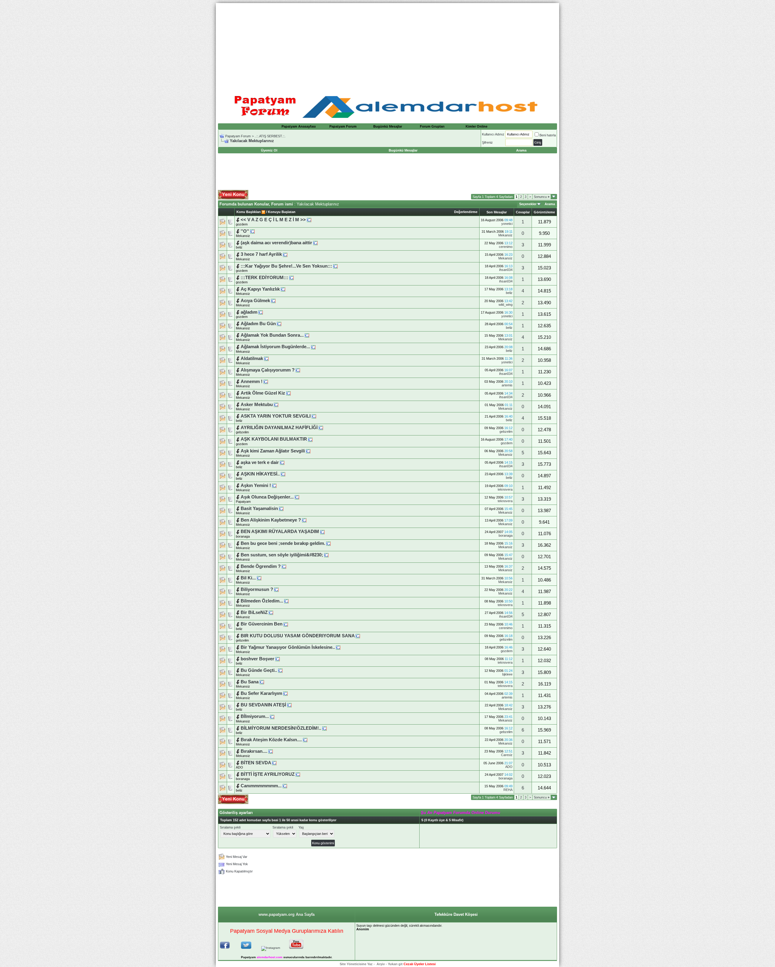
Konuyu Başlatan (281, 212)
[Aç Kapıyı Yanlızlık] (283, 289)
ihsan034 (506, 270)
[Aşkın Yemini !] (274, 485)
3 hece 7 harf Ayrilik (261, 254)
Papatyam (243, 501)
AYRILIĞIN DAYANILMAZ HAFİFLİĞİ (279, 427)
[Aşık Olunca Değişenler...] (297, 497)
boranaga (243, 536)
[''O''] (252, 231)
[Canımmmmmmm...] (285, 785)
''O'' (245, 231)
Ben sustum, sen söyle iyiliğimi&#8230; (282, 554)
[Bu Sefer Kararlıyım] (285, 693)
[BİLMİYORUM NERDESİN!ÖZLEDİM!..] (324, 728)
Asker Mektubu (257, 404)
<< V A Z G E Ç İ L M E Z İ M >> (273, 219)
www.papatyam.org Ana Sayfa (287, 914)
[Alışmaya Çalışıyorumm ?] (298, 370)
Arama (550, 204)
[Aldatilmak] (266, 358)
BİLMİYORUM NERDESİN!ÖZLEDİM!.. (281, 728)
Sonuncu (541, 196)
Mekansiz (505, 235)
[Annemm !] (266, 381)
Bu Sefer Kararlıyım (261, 693)
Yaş (301, 827)
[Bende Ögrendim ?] (284, 566)
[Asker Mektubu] (276, 404)
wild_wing (506, 304)
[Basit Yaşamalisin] (281, 508)
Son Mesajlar (496, 212)
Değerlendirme (465, 212)
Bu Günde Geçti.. (259, 670)
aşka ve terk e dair (260, 462)
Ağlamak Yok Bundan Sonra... (272, 335)
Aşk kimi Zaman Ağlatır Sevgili (273, 450)
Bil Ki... (248, 577)
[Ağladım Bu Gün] (279, 323)
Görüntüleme (544, 212)
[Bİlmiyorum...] (272, 716)
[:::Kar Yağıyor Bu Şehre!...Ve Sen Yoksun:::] (335, 266)
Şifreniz (487, 142)
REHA (508, 790)
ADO (239, 767)
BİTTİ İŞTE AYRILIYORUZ (268, 774)
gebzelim (242, 432)
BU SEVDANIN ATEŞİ (263, 704)
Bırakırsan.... (254, 751)
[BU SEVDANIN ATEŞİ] (289, 704)
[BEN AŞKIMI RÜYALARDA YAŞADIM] (322, 531)
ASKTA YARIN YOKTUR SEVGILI (276, 416)
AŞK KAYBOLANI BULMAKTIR (274, 439)
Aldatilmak (252, 358)
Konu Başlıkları (248, 212)
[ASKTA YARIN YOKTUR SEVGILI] (314, 416)
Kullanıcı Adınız (493, 134)
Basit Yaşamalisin (259, 508)
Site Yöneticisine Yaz (356, 964)
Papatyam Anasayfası (299, 126)
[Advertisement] (387, 45)
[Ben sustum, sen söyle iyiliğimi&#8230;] (326, 554)
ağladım (249, 312)
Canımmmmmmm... (261, 785)
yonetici (507, 223)
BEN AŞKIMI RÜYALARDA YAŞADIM (280, 531)
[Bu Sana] (262, 681)
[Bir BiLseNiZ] (271, 612)
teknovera (505, 489)
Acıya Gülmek (255, 300)
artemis (507, 385)
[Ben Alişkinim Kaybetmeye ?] (304, 520)
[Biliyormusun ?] (276, 589)
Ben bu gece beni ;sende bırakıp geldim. (283, 543)
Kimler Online (476, 126)
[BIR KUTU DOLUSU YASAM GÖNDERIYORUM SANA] (358, 635)
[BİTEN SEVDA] (274, 762)
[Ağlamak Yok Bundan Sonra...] (307, 335)
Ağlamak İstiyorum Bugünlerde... (275, 346)
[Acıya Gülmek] (273, 300)
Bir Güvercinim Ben (261, 624)
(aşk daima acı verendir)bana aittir (276, 242)
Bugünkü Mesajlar (387, 126)
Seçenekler (527, 204)
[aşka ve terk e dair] (282, 462)
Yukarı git (395, 964)
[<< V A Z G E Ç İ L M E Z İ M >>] (309, 219)
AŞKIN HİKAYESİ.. (260, 474)
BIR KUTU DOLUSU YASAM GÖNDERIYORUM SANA (298, 635)
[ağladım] (261, 312)
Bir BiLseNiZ (254, 612)
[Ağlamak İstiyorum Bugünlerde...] (313, 346)
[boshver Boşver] (277, 658)
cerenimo (506, 246)
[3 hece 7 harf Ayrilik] (285, 254)
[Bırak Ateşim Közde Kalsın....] (305, 739)
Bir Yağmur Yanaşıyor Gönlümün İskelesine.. (288, 647)
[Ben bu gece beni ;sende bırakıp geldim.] (328, 543)
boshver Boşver (257, 658)
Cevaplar (523, 212)
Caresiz (507, 755)
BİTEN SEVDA (256, 762)
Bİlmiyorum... (255, 716)
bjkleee (507, 674)
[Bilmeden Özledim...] (286, 601)
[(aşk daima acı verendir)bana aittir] (315, 242)
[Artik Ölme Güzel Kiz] (288, 393)
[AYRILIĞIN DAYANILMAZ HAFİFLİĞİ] (321, 427)
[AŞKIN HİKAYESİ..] (283, 474)
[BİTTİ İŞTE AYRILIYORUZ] (298, 774)
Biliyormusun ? (257, 589)
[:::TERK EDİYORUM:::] (291, 277)
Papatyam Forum (343, 126)
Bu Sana (250, 681)
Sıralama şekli (230, 827)
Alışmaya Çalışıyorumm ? (268, 370)
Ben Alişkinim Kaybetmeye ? (271, 520)
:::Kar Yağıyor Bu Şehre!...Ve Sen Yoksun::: (286, 266)
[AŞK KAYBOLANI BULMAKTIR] (310, 439)
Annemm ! (251, 381)
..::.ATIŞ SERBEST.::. (270, 136)
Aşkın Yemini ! (256, 485)
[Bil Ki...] (259, 577)
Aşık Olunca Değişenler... (267, 497)
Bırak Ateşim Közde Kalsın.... (271, 739)
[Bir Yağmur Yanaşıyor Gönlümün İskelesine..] (338, 647)
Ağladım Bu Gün (258, 323)
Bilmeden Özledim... (262, 601)
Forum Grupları (432, 126)
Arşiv (381, 964)
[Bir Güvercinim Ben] (286, 624)
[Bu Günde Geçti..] (280, 670)
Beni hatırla (547, 135)
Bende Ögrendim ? (261, 566)
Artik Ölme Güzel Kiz (263, 393)
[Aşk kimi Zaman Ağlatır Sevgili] (308, 450)
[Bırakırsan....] (271, 751)
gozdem (242, 224)
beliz (239, 247)
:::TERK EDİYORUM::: (264, 277)
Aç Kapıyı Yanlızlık (260, 289)
